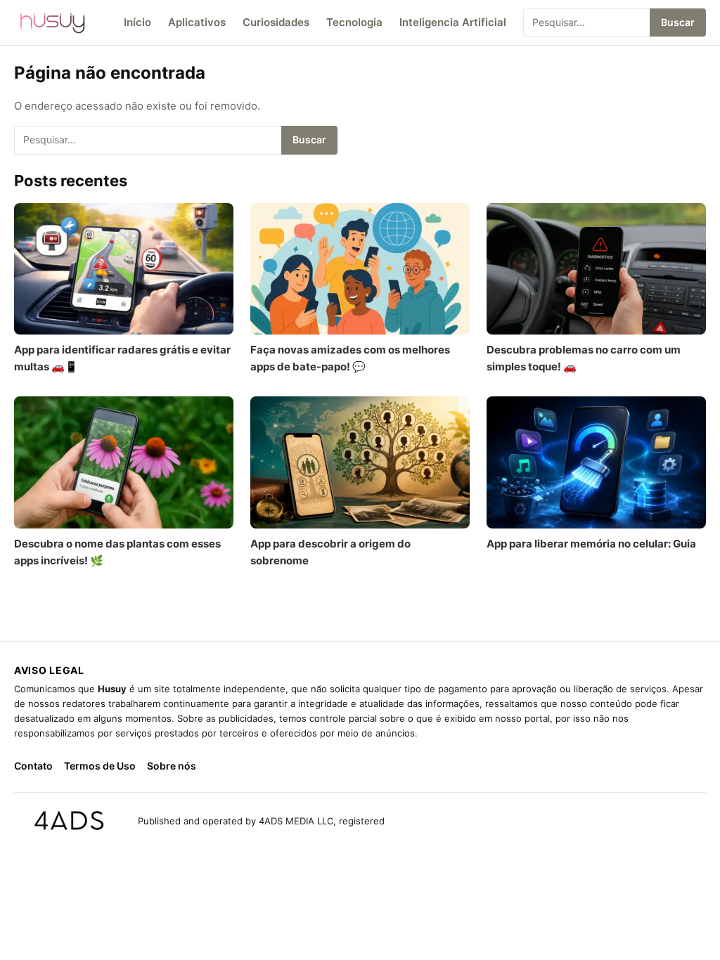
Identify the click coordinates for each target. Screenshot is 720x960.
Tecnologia (354, 22)
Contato (33, 766)
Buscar (678, 22)
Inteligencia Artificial (452, 22)
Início (137, 22)
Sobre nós (171, 766)
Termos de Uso (100, 766)
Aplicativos (197, 22)
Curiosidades (276, 22)
